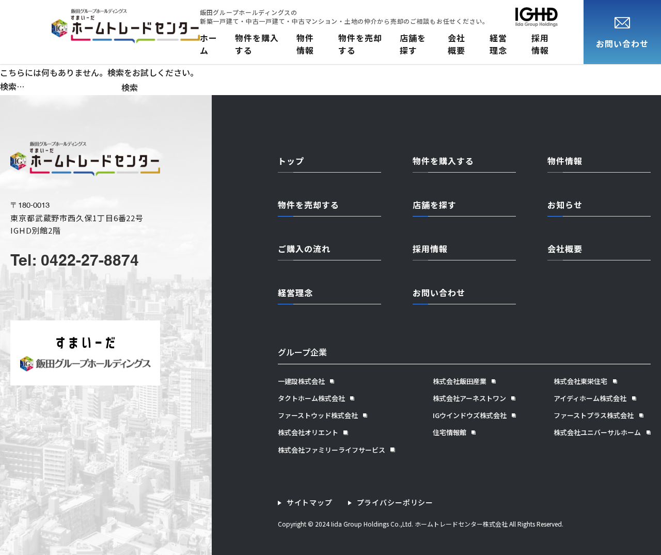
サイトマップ (310, 502)
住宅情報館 (449, 432)
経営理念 (498, 44)
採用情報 (540, 44)
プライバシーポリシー (395, 502)
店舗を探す (413, 44)
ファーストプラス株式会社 (594, 415)
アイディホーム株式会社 (590, 398)
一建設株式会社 (301, 381)
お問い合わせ (439, 292)
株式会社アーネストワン (469, 398)
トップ (291, 161)
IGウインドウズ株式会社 (470, 415)
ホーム (208, 44)
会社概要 (456, 44)
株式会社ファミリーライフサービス (331, 450)
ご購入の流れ (304, 248)
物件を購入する (257, 44)
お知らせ (565, 204)
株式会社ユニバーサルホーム (597, 432)
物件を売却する (360, 44)
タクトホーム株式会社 (311, 398)
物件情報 (305, 44)
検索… (12, 86)
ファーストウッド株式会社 (318, 415)
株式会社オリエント (308, 432)
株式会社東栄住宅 (580, 381)
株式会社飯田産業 (459, 381)
